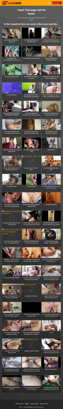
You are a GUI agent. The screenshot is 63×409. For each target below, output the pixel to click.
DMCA (27, 404)
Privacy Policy (34, 404)
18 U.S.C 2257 (19, 404)
